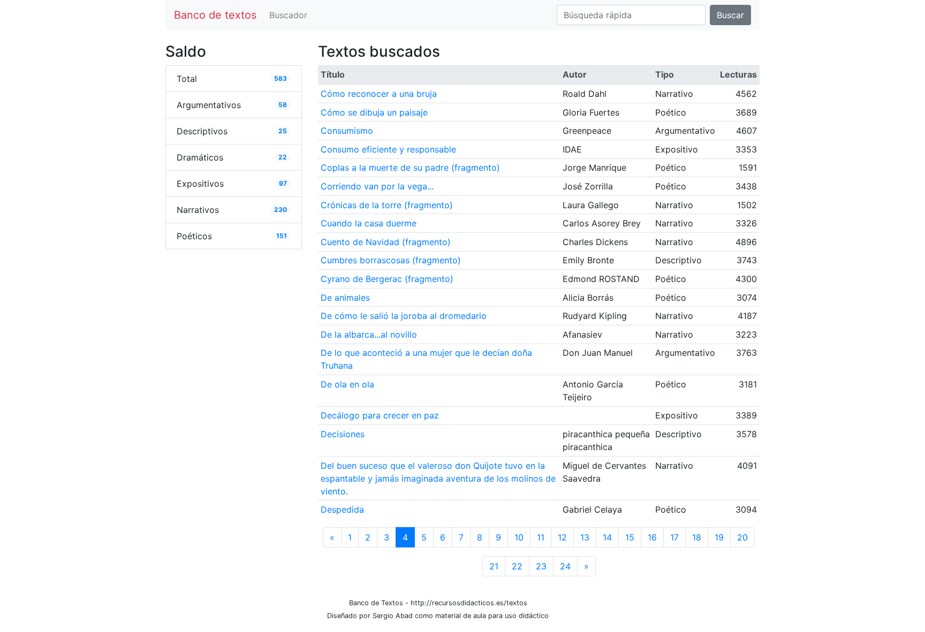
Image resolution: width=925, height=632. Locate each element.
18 (696, 537)
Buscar (730, 15)
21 (493, 566)
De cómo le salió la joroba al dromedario (404, 315)
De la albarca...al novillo (369, 334)
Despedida (342, 509)
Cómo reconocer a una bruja (379, 93)
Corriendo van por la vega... (377, 186)
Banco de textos (215, 15)
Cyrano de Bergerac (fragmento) (387, 278)
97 (283, 183)
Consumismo (347, 130)
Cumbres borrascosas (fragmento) (391, 260)
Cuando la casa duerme (368, 223)
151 (281, 236)
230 (280, 209)
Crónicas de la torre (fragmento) (387, 205)
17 (674, 537)
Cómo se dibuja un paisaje (374, 112)
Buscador (288, 15)
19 (719, 537)
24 (565, 566)
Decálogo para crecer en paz (380, 415)
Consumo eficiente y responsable (388, 149)
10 (519, 537)
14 (607, 537)
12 (562, 537)
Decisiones (343, 434)
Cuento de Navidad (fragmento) (386, 242)
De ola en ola (347, 384)
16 (652, 537)
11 (540, 537)
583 (280, 78)
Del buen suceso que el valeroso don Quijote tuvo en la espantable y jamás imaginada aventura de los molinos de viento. (438, 478)
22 (282, 157)
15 (629, 537)
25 (282, 131)
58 (282, 105)
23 (541, 566)
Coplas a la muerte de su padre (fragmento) (410, 167)
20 (742, 537)
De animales (345, 297)
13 (584, 537)
